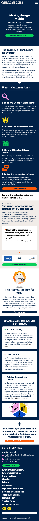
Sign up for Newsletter (12, 489)
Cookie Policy (8, 501)
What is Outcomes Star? (13, 470)
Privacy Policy (8, 498)
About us (6, 479)
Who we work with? (11, 473)
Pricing (5, 482)
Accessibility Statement (13, 492)
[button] (36, 2)
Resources (7, 486)
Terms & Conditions (11, 495)
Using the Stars (9, 476)
